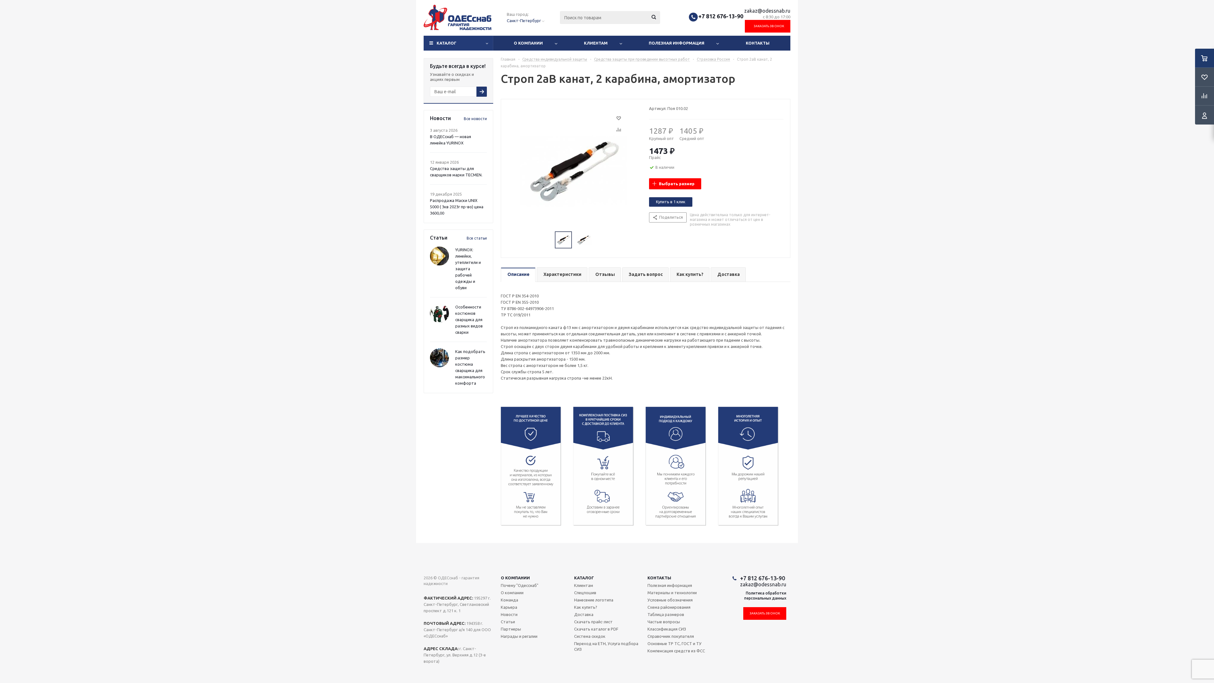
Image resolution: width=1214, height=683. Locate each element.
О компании (528, 43)
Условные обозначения (670, 600)
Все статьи (477, 238)
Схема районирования (668, 607)
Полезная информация (676, 43)
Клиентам (596, 43)
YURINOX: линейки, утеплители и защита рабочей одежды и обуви (468, 268)
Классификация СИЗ (666, 629)
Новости (509, 614)
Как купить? (585, 607)
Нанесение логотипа (593, 600)
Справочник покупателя (670, 636)
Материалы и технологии (672, 592)
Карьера (509, 607)
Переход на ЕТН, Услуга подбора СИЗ (606, 646)
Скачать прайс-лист (593, 621)
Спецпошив (585, 592)
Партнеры (511, 629)
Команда (509, 600)
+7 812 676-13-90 (720, 16)
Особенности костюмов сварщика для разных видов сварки (469, 319)
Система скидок (589, 636)
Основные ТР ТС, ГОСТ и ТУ (674, 643)
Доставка (583, 614)
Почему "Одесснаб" (519, 585)
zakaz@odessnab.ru (767, 11)
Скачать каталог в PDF (596, 629)
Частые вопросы (663, 621)
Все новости (475, 119)
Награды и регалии (519, 636)
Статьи (508, 621)
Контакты (757, 43)
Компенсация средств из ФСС (676, 651)
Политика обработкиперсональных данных (765, 595)
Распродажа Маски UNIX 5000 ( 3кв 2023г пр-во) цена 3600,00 (456, 206)
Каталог (447, 43)
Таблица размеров (665, 614)
